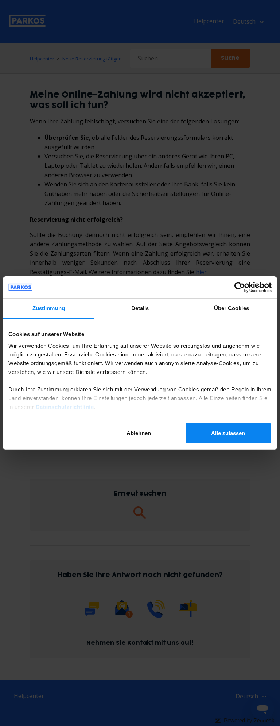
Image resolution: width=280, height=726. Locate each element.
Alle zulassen (228, 433)
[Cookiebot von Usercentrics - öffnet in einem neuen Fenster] (240, 287)
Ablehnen (139, 433)
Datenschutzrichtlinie (65, 407)
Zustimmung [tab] (48, 308)
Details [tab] (140, 308)
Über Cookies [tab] (231, 308)
